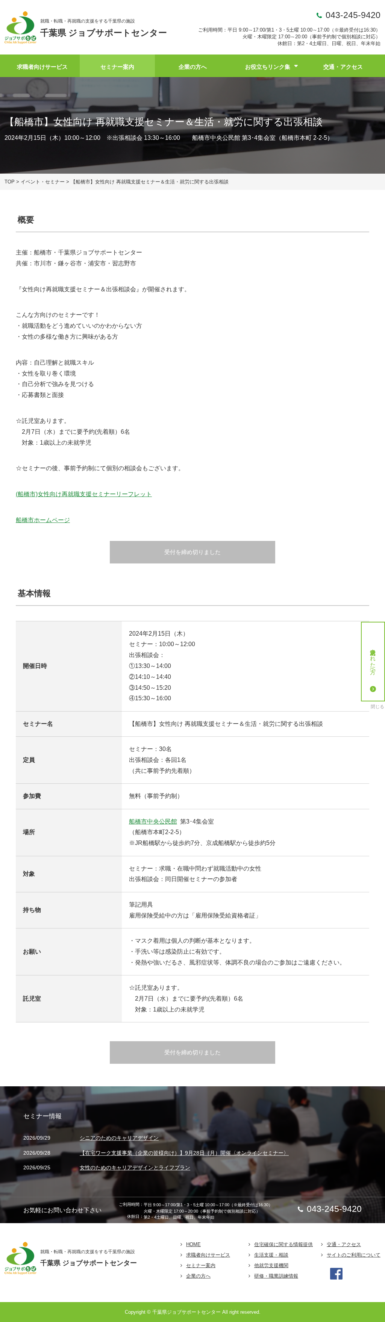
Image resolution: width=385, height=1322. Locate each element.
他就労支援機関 (271, 1265)
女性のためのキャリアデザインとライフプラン (135, 1168)
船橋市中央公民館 (153, 821)
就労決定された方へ (373, 658)
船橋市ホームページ (43, 520)
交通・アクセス (343, 67)
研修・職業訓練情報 (276, 1276)
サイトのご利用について (353, 1255)
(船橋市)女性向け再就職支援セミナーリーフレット (84, 494)
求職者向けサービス (42, 67)
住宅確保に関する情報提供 (283, 1244)
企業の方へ (193, 67)
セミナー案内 (117, 67)
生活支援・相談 (271, 1255)
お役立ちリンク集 (267, 67)
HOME (193, 1244)
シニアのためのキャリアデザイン (119, 1138)
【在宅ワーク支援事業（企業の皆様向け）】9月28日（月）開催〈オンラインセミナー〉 (184, 1153)
